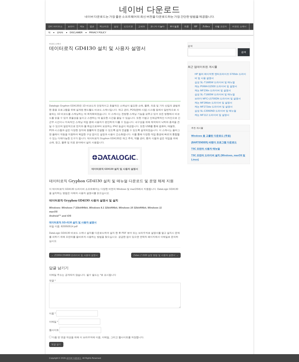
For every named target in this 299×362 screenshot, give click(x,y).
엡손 (92, 26)
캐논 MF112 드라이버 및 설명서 (212, 115)
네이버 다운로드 (149, 9)
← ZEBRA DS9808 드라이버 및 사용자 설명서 (74, 255)
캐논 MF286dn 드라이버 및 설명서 (213, 102)
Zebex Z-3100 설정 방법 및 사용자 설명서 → (155, 255)
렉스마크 (104, 26)
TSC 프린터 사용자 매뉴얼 (205, 148)
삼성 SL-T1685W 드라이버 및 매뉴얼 (215, 82)
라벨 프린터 (221, 26)
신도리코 (128, 26)
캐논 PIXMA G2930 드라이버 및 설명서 (216, 86)
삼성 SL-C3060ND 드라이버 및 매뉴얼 (215, 110)
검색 (190, 46)
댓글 (52, 280)
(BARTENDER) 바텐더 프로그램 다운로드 (214, 142)
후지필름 (174, 26)
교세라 (141, 26)
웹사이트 (54, 330)
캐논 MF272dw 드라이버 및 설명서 (214, 106)
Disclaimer (76, 32)
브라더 (71, 26)
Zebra (206, 26)
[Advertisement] (115, 77)
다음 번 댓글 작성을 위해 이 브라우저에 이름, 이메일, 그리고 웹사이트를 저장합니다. (98, 337)
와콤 (186, 26)
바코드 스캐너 (239, 26)
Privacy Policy (97, 32)
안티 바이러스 (55, 26)
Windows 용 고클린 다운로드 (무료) (211, 135)
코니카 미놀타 (157, 26)
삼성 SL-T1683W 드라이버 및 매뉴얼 (215, 94)
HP (195, 26)
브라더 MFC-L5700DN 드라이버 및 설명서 (218, 98)
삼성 (116, 26)
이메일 (53, 321)
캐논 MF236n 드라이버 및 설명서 (213, 90)
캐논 (82, 26)
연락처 (60, 32)
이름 (52, 313)
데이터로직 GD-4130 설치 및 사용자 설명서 (73, 222)
